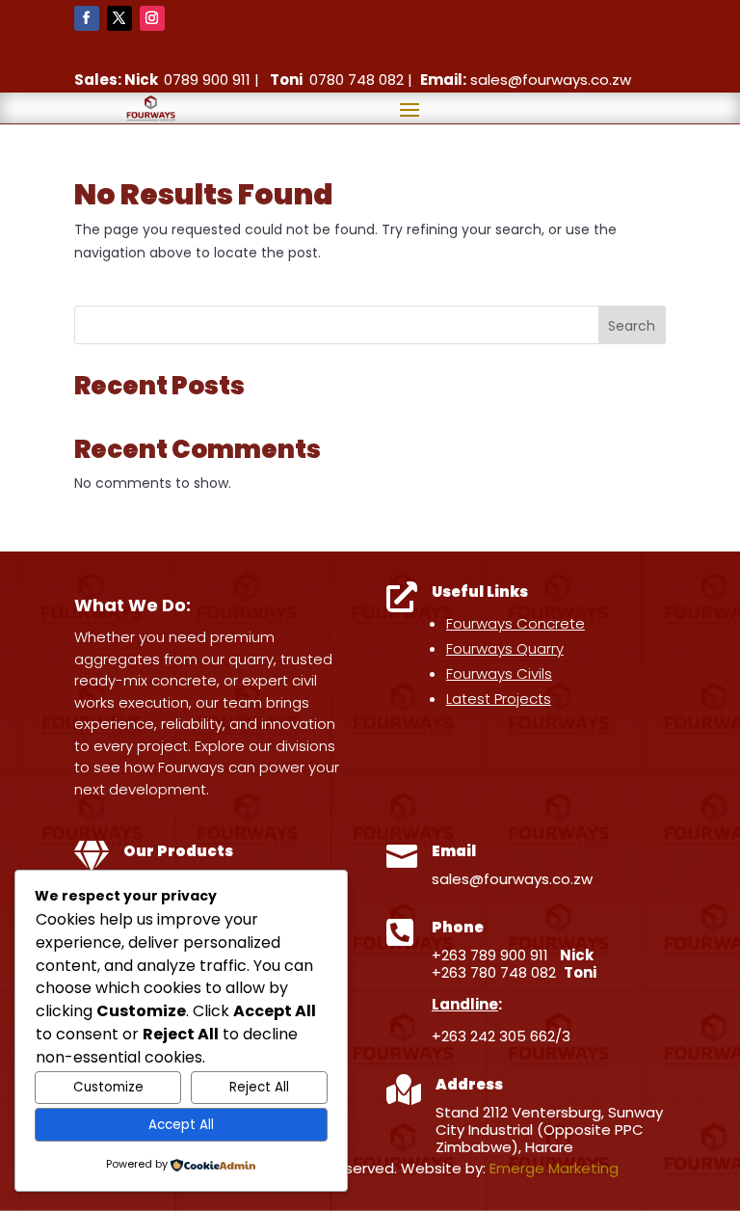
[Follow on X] (119, 18)
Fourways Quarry (505, 648)
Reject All (259, 1087)
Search (631, 326)
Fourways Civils (499, 673)
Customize (108, 1087)
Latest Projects (498, 698)
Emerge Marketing (554, 1168)
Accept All (181, 1125)
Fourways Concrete (515, 623)
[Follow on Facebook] (86, 18)
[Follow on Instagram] (152, 18)
